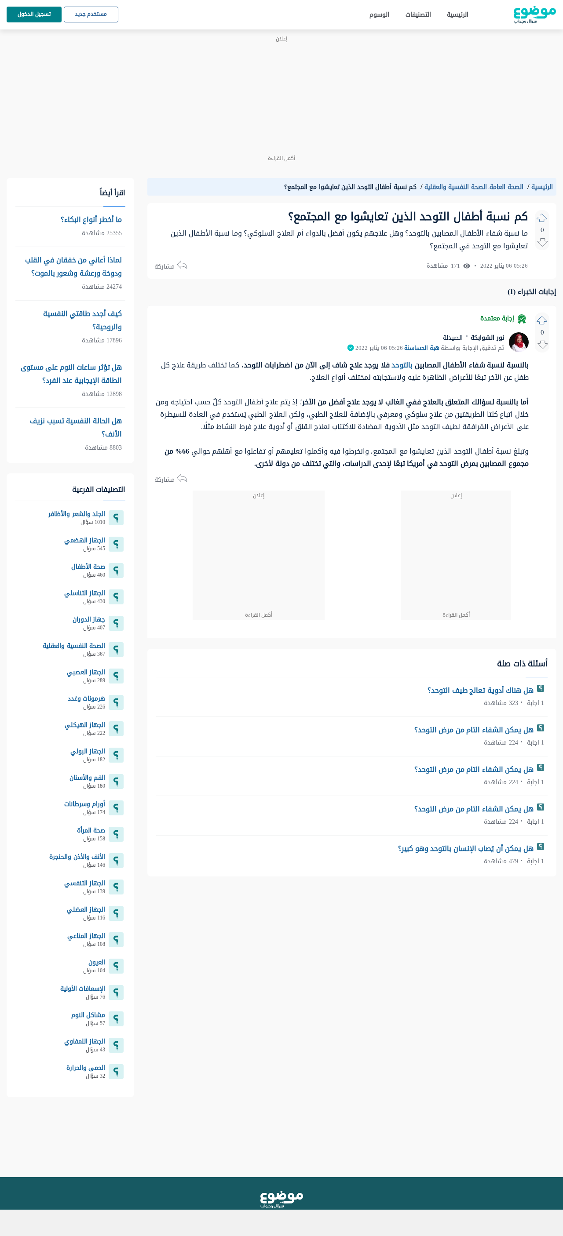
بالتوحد (402, 365)
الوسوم (379, 15)
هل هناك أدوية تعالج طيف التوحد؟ (481, 690)
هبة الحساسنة (421, 348)
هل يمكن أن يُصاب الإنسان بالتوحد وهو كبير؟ (466, 848)
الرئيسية (457, 15)
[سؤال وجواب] (281, 1199)
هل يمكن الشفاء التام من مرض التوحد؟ (475, 730)
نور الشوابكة (486, 338)
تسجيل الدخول (34, 14)
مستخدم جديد (91, 14)
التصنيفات (418, 15)
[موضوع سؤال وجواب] (535, 15)
